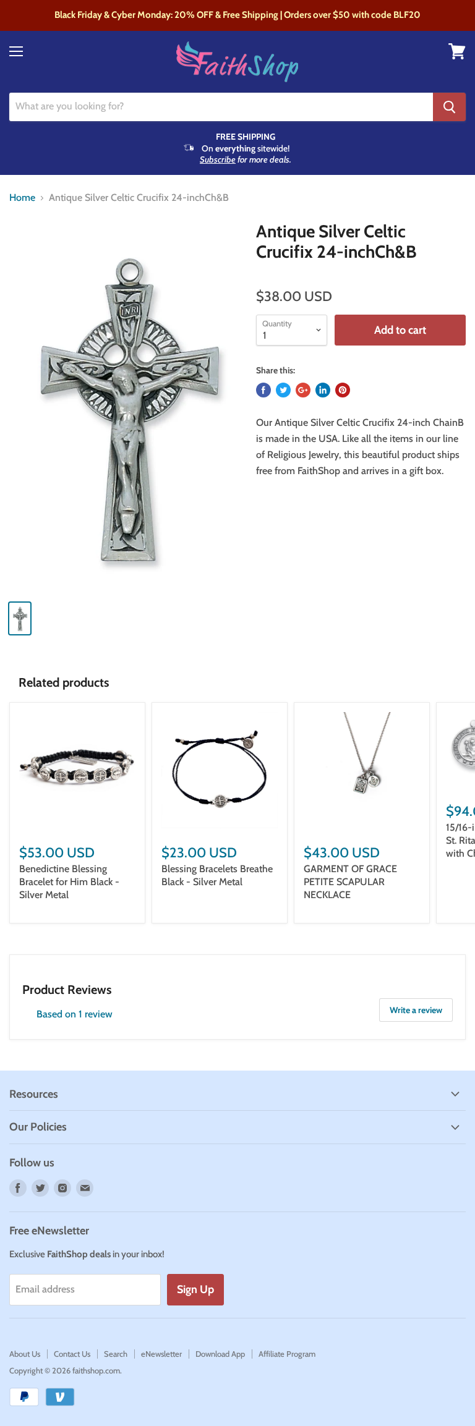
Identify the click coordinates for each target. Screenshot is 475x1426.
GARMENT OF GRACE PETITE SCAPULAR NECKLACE (350, 882)
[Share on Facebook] (263, 390)
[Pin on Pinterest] (342, 390)
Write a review (416, 1010)
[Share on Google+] (303, 390)
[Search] (449, 107)
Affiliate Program (287, 1354)
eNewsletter (161, 1354)
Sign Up (195, 1289)
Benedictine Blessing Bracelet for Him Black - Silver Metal (69, 882)
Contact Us (72, 1354)
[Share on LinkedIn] (322, 390)
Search (115, 1354)
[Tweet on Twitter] (283, 390)
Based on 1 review (74, 1014)
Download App (220, 1354)
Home (22, 197)
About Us (24, 1354)
